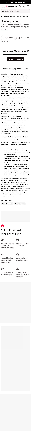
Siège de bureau (14, 16)
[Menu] (3, 6)
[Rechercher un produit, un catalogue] (3, 11)
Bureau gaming (20, 204)
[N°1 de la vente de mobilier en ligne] (11, 6)
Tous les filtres (8, 38)
